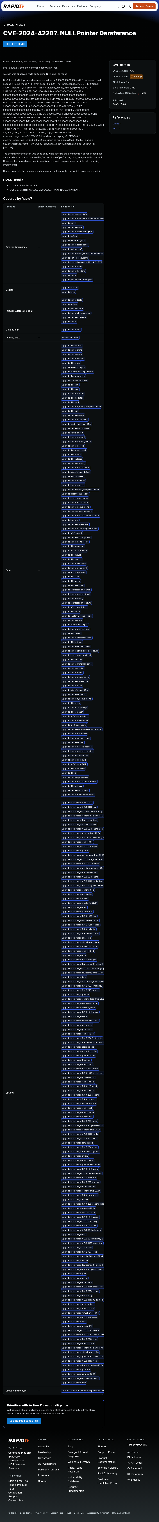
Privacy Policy (41, 1513)
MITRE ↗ (117, 123)
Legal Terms (26, 1513)
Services (55, 6)
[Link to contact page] (123, 6)
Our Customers (47, 1463)
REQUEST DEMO (15, 44)
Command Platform (19, 1452)
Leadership (44, 1452)
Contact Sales (16, 1500)
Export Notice (57, 1513)
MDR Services (16, 1464)
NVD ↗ (116, 128)
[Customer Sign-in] (129, 6)
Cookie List (79, 1513)
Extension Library (108, 1467)
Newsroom (44, 1458)
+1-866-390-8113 (137, 1444)
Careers (42, 1481)
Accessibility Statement (98, 1513)
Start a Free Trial (18, 1480)
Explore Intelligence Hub (24, 1420)
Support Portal (106, 1452)
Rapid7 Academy (107, 1473)
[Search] (117, 6)
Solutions (13, 1468)
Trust (68, 1513)
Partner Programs (48, 1469)
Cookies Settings (121, 1513)
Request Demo (144, 6)
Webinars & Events (79, 1461)
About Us (43, 1446)
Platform (42, 6)
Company (95, 6)
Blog (70, 1446)
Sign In (102, 1446)
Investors (43, 1475)
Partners (82, 6)
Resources (68, 6)
